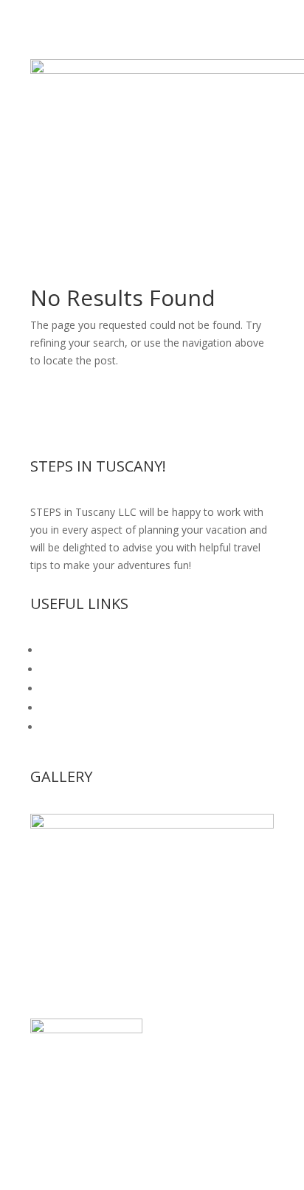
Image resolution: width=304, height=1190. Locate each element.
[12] (152, 824)
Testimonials (71, 669)
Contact (59, 727)
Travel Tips (67, 708)
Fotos (55, 688)
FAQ (51, 650)
